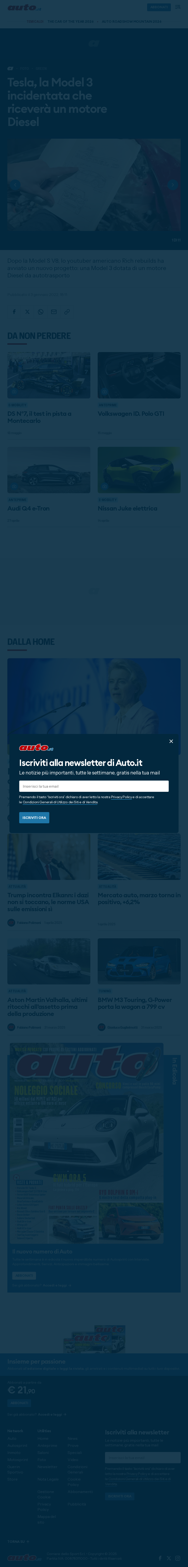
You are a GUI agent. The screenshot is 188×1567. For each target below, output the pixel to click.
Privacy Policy (121, 797)
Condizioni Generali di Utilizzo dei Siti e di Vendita (60, 802)
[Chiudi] (171, 741)
